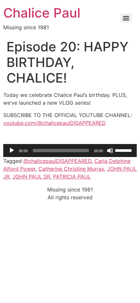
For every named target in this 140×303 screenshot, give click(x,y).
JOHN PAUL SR (31, 176)
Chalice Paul (41, 13)
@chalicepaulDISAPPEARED (57, 161)
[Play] (11, 150)
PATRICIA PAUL (72, 176)
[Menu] (126, 18)
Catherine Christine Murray (71, 168)
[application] (70, 150)
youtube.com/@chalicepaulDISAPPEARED (54, 123)
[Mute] (110, 150)
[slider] (124, 150)
